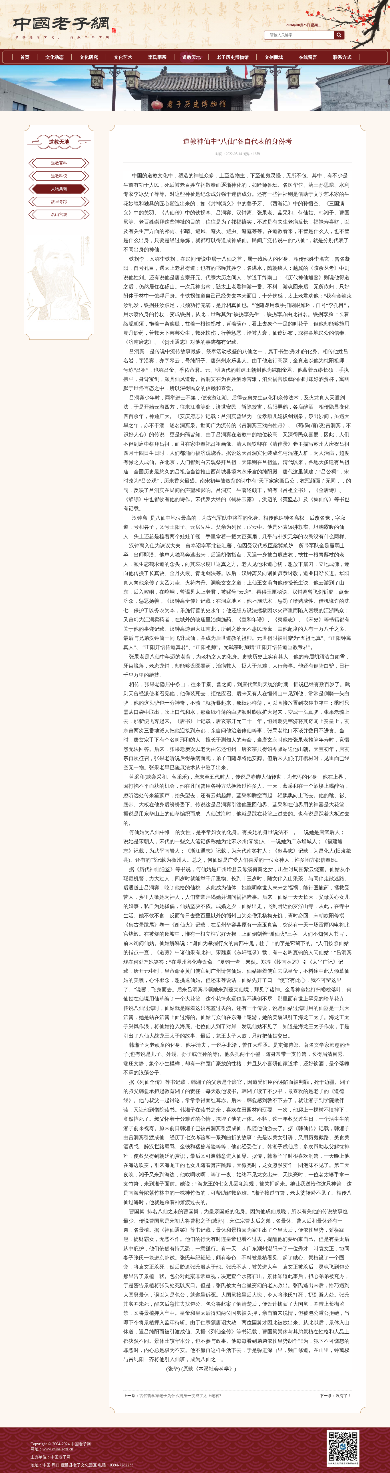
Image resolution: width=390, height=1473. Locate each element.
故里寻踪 (59, 202)
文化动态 (54, 57)
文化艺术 (123, 57)
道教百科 (59, 163)
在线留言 (308, 57)
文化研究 (89, 57)
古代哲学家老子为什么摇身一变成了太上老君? (180, 1396)
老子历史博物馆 (233, 57)
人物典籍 (59, 189)
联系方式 (342, 57)
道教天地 (191, 57)
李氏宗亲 (157, 57)
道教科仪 (59, 176)
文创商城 (274, 57)
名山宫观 (59, 214)
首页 (24, 57)
